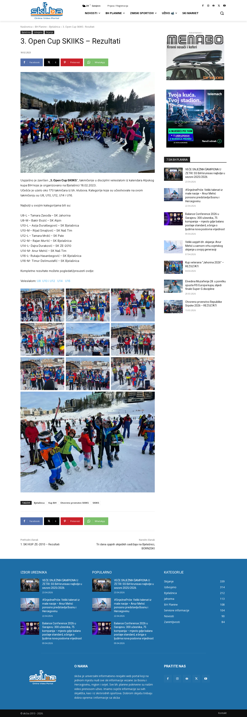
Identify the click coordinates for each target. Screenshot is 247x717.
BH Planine (41, 26)
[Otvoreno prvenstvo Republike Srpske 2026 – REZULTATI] (173, 306)
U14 (60, 281)
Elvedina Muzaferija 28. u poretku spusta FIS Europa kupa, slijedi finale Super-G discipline (205, 285)
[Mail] (213, 6)
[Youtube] (224, 6)
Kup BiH (52, 502)
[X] (219, 6)
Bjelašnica (54, 26)
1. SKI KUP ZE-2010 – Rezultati (39, 544)
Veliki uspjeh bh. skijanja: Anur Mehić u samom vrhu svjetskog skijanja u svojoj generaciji (204, 245)
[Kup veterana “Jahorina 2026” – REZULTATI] (173, 267)
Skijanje (49, 32)
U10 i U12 (48, 281)
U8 (39, 281)
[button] (222, 13)
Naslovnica (26, 26)
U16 (67, 281)
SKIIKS (96, 502)
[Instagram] (208, 6)
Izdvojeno (38, 32)
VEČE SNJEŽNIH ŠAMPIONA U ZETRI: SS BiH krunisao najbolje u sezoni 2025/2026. (205, 173)
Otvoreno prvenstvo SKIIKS (74, 502)
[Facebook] (203, 6)
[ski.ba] (46, 10)
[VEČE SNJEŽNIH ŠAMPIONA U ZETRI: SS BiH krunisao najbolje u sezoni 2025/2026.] (173, 174)
